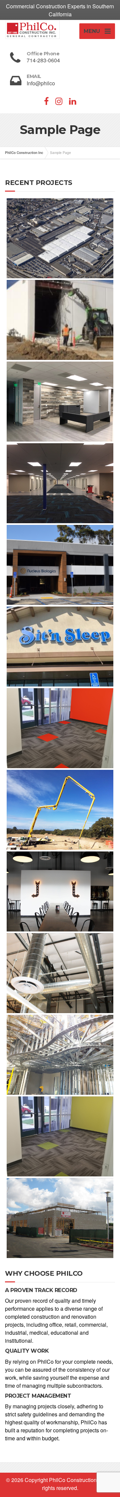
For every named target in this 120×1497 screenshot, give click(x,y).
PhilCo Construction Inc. (77, 1480)
